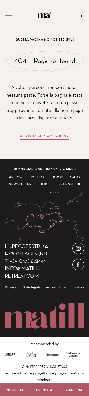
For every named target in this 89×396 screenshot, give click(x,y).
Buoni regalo (66, 177)
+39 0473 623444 (28, 261)
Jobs (45, 184)
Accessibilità (56, 287)
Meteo (37, 177)
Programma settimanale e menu (44, 169)
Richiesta (15, 390)
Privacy (11, 287)
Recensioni (69, 184)
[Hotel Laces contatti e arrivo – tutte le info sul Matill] (44, 216)
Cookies (78, 287)
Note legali (31, 287)
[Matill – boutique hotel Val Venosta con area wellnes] (45, 15)
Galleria (74, 390)
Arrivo (16, 177)
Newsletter (20, 184)
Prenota (44, 390)
